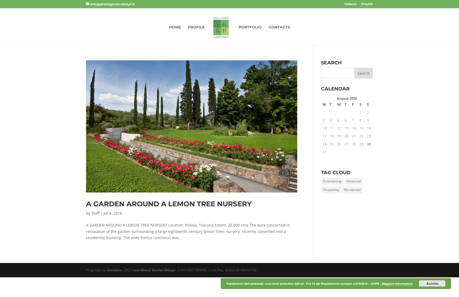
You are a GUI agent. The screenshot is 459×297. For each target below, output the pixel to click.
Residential (352, 189)
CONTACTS (279, 27)
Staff (95, 213)
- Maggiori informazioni (396, 284)
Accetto (432, 283)
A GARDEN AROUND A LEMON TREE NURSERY (169, 204)
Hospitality (331, 189)
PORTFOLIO (250, 27)
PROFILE (196, 27)
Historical (354, 181)
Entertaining (332, 181)
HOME (175, 27)
